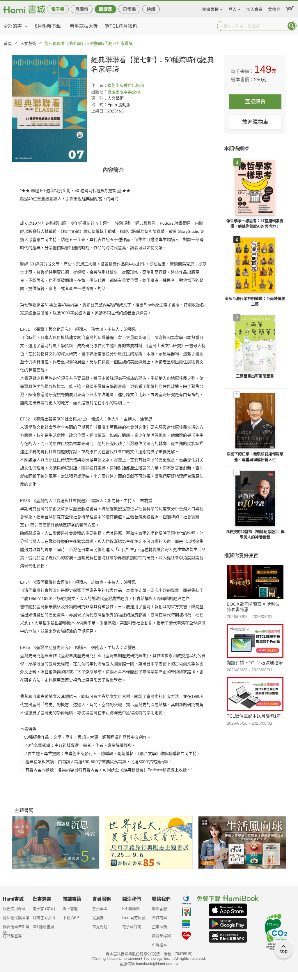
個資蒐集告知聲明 (16, 929)
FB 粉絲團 (131, 908)
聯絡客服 (159, 908)
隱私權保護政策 (16, 917)
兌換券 (274, 8)
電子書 (57, 9)
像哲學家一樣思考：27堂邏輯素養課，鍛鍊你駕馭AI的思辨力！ (254, 224)
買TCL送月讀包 (121, 26)
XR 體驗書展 (43, 927)
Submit (291, 26)
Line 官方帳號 (134, 917)
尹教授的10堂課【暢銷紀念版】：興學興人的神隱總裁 (255, 534)
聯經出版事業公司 (123, 91)
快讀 (151, 9)
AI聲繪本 (159, 945)
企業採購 (159, 927)
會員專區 (99, 908)
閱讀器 (105, 9)
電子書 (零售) (44, 908)
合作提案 (159, 917)
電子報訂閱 (131, 927)
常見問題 (99, 927)
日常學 (129, 9)
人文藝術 (28, 43)
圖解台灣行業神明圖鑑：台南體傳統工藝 (255, 301)
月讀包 (81, 9)
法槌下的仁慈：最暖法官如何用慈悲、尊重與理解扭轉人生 (255, 457)
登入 (232, 8)
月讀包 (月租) (44, 917)
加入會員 (254, 8)
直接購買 (255, 102)
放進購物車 (255, 122)
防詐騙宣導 (12, 936)
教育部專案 (161, 936)
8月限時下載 (48, 26)
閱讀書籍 (210, 8)
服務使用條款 (14, 908)
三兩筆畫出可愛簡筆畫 (255, 376)
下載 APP (71, 917)
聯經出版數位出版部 (125, 85)
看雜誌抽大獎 (84, 26)
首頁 (8, 43)
